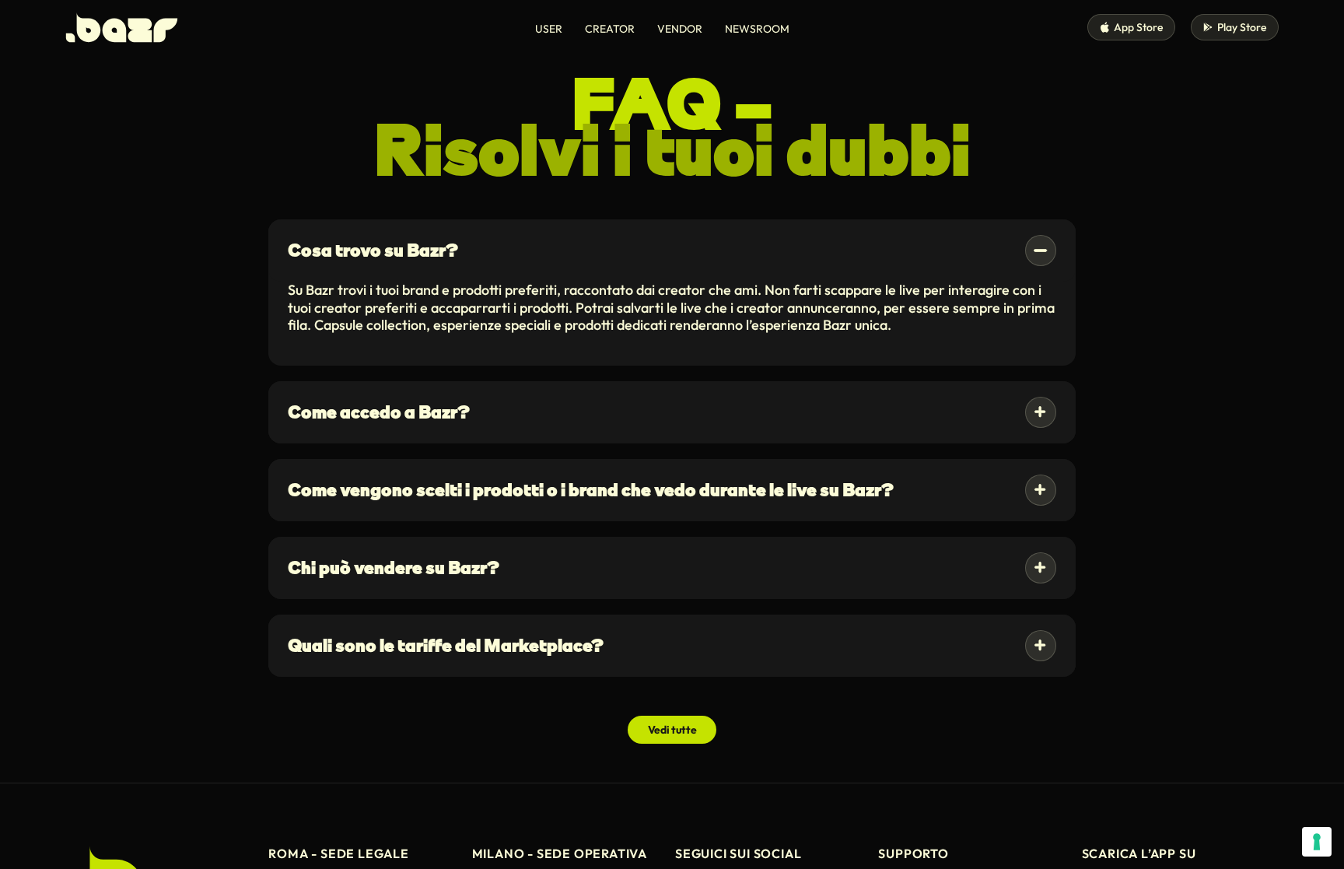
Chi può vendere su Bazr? (393, 567)
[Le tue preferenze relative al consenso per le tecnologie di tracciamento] (1317, 842)
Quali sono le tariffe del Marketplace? (446, 645)
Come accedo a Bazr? (379, 411)
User (548, 29)
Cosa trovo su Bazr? (373, 250)
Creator (610, 29)
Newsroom (757, 29)
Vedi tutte (672, 730)
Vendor (679, 29)
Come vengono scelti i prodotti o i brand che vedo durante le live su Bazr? (591, 489)
